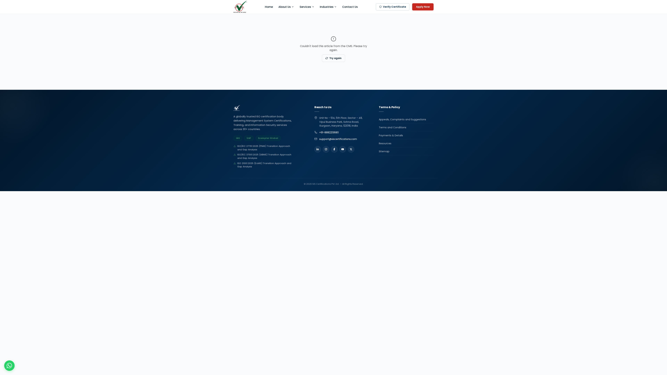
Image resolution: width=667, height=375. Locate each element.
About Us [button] (284, 7)
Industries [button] (327, 7)
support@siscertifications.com (338, 139)
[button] (9, 365)
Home (269, 7)
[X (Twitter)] (351, 149)
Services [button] (305, 7)
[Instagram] (326, 149)
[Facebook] (334, 149)
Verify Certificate (394, 7)
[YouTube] (342, 149)
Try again (335, 58)
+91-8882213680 (329, 132)
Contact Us (350, 7)
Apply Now (423, 7)
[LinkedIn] (317, 149)
